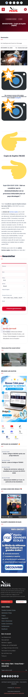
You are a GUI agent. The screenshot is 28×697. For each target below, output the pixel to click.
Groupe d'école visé (7, 295)
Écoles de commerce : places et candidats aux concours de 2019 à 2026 (14, 471)
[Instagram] (7, 676)
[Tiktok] (15, 676)
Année (3, 283)
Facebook (8, 438)
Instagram (18, 97)
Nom (3, 272)
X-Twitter (20, 433)
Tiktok (20, 428)
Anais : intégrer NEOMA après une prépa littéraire (14, 454)
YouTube (12, 428)
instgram (3, 428)
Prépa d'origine (5, 289)
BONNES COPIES (11, 19)
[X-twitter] (5, 676)
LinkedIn (3, 433)
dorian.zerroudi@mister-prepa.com (14, 693)
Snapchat (16, 438)
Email (3, 301)
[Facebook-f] (2, 676)
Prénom (4, 266)
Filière (3, 277)
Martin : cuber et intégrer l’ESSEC (12, 462)
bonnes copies (13, 212)
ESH (21, 19)
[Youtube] (12, 676)
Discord (12, 433)
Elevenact (18, 687)
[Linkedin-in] (10, 676)
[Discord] (18, 676)
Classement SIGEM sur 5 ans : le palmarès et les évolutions (14, 481)
